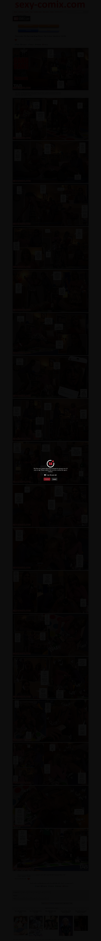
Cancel (54, 479)
